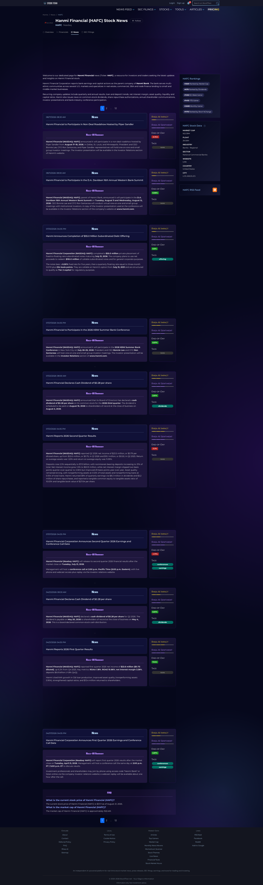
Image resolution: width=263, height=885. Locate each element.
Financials (63, 32)
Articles (154, 835)
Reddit (198, 842)
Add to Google (198, 845)
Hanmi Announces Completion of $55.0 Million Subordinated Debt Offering (87, 236)
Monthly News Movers (154, 845)
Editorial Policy (65, 842)
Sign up (180, 3)
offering (162, 259)
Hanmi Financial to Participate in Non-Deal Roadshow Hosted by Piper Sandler (90, 124)
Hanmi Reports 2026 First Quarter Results (69, 649)
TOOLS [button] (179, 9)
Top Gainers (153, 838)
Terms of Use (109, 835)
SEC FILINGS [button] (145, 9)
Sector (186, 152)
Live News (154, 856)
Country (187, 166)
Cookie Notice (109, 838)
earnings (162, 568)
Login (172, 3)
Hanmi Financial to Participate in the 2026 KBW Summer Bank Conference (88, 330)
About (65, 835)
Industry (187, 145)
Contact (65, 838)
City (185, 173)
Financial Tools (154, 860)
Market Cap (189, 130)
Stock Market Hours (154, 863)
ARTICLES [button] (196, 9)
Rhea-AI (65, 849)
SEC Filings (89, 32)
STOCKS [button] (164, 9)
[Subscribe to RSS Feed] (215, 190)
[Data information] (205, 126)
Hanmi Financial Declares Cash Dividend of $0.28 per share (79, 383)
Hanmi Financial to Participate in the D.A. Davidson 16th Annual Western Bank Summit (94, 180)
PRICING (213, 9)
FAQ (65, 845)
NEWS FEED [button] (124, 9)
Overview (49, 32)
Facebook (198, 838)
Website (187, 159)
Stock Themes (154, 853)
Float (186, 137)
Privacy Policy (109, 842)
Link (185, 162)
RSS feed (198, 835)
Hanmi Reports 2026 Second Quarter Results (71, 436)
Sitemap (65, 853)
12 (116, 108)
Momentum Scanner (153, 849)
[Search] (217, 3)
